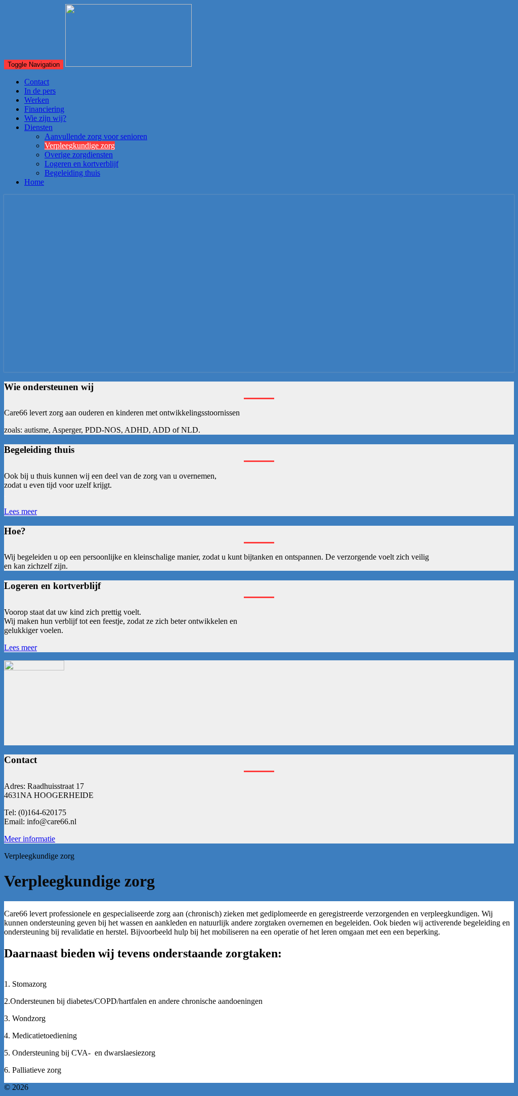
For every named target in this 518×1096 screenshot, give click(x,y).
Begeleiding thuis (72, 172)
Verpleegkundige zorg (80, 145)
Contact (36, 81)
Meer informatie (29, 838)
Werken (36, 100)
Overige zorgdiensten (79, 154)
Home (34, 182)
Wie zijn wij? (45, 118)
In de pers (40, 91)
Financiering (44, 109)
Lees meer (20, 511)
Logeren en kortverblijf (81, 163)
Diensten (38, 127)
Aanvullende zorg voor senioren (96, 136)
